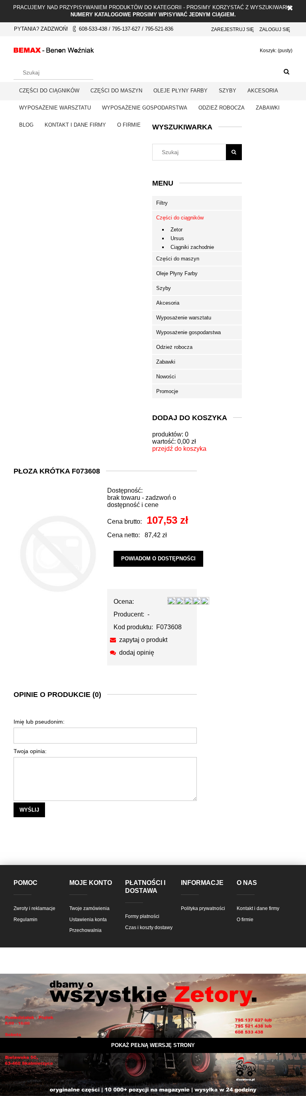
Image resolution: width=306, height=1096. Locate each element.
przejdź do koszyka (179, 448)
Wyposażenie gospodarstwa (188, 332)
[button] (137, 639)
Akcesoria (167, 303)
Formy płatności (142, 916)
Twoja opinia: (30, 751)
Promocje (167, 391)
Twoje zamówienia (89, 908)
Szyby (163, 288)
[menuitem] (49, 90)
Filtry (162, 203)
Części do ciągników (180, 218)
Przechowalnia (85, 930)
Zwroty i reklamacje (34, 908)
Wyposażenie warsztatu (183, 318)
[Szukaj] (286, 72)
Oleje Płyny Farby (177, 273)
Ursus (177, 238)
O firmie (245, 919)
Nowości (166, 377)
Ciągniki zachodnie (192, 247)
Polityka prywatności (203, 908)
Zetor (176, 230)
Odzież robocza (174, 347)
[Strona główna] (54, 49)
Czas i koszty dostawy (149, 927)
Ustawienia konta (88, 919)
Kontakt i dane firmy (258, 908)
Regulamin (25, 919)
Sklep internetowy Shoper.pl (153, 1061)
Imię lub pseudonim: (39, 721)
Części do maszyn (177, 259)
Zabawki (165, 362)
